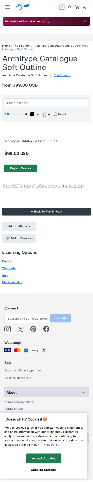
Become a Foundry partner (23, 370)
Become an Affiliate (18, 378)
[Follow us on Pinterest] (35, 329)
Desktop (7, 261)
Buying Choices (20, 168)
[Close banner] (85, 21)
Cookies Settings (44, 470)
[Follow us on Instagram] (9, 329)
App (5, 275)
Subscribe (60, 318)
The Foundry (21, 46)
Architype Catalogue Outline (53, 46)
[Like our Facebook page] (48, 329)
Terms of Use (14, 409)
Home (6, 46)
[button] (34, 115)
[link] (77, 7)
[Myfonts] (23, 8)
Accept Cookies (43, 458)
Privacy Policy (50, 444)
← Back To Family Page (46, 211)
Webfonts (9, 268)
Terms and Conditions (20, 402)
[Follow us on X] (22, 329)
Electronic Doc (12, 282)
